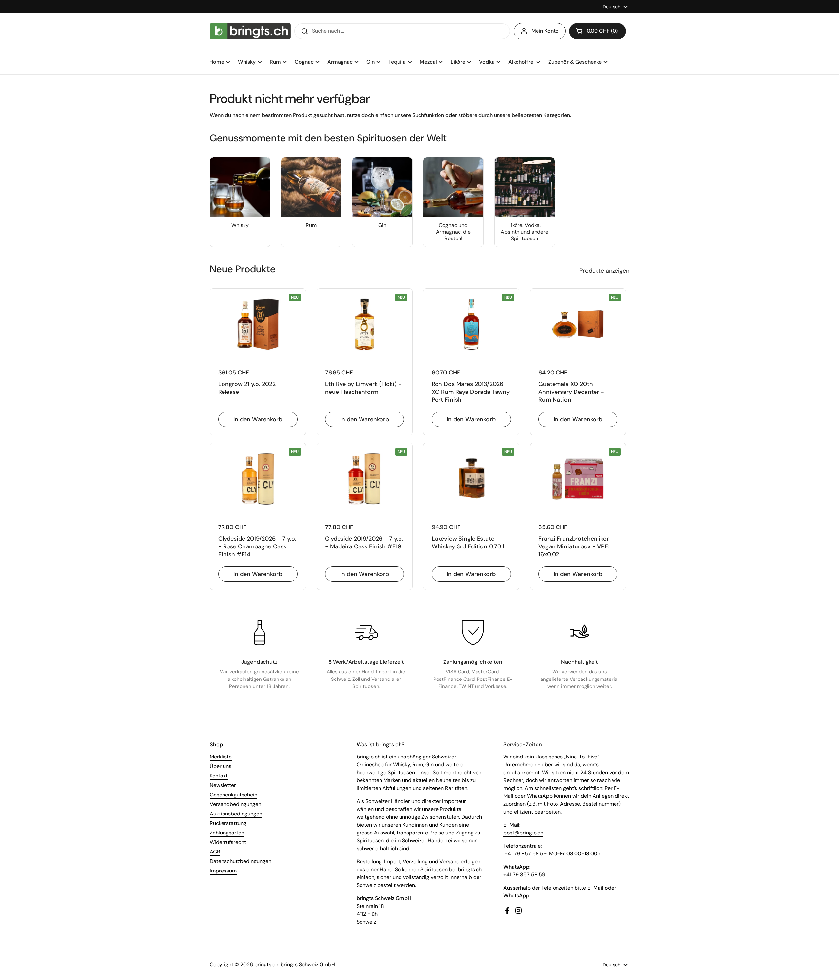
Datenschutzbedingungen (240, 861)
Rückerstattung (228, 823)
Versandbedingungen (235, 804)
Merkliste (221, 756)
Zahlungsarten (227, 832)
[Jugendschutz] (259, 632)
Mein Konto (545, 31)
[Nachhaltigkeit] (579, 632)
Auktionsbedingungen (236, 813)
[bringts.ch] (250, 31)
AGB (215, 851)
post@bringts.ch (523, 832)
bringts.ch (266, 964)
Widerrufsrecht (228, 842)
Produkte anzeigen (604, 271)
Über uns (220, 766)
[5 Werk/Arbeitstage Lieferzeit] (366, 632)
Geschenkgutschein (233, 794)
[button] (597, 31)
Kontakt (219, 775)
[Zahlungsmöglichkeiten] (473, 632)
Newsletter (223, 785)
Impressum (223, 870)
